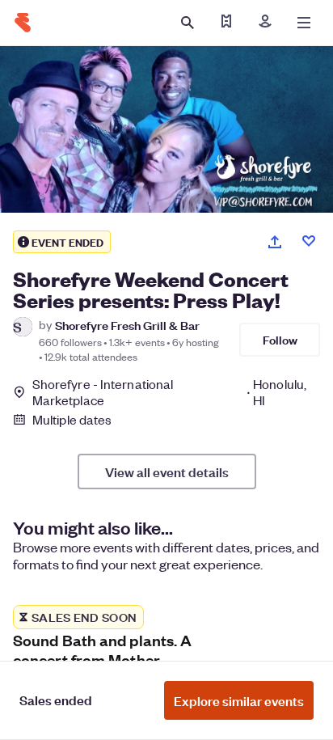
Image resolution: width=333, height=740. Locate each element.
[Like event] (308, 241)
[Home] (22, 22)
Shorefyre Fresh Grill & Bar (127, 324)
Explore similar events (239, 700)
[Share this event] (275, 242)
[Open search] (187, 22)
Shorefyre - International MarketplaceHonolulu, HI (169, 392)
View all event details (167, 471)
